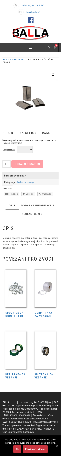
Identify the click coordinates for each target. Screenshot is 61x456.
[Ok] (57, 445)
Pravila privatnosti (35, 449)
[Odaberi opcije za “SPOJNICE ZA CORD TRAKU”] (16, 289)
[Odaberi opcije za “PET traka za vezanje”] (16, 351)
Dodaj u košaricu (27, 164)
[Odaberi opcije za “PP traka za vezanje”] (45, 351)
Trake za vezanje (25, 182)
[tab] (12, 205)
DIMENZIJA (8, 149)
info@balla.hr (33, 12)
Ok (17, 449)
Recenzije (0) (31, 214)
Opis (12, 205)
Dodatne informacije (38, 205)
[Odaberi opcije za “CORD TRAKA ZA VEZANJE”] (45, 289)
